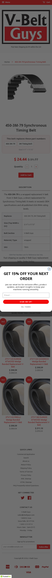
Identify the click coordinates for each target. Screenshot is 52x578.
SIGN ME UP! (26, 302)
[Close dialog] (49, 268)
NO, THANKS (26, 307)
